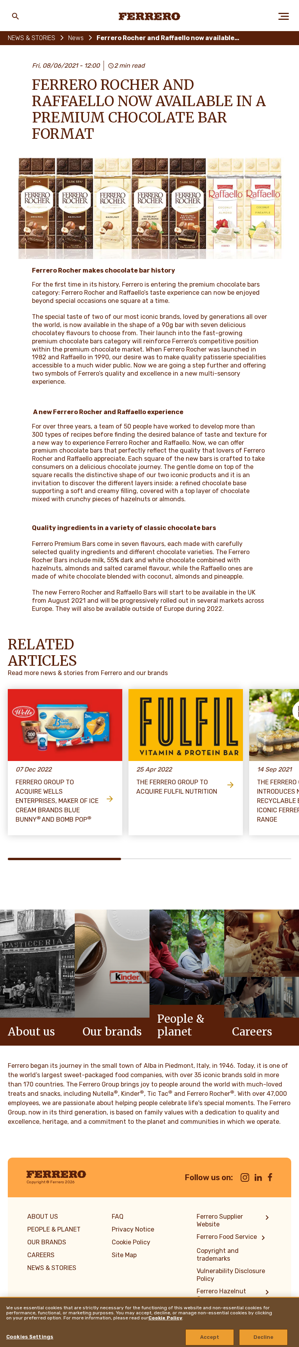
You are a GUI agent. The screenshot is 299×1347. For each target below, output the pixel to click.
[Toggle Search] (15, 16)
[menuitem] (234, 1220)
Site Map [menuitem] (124, 1255)
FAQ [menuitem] (117, 1216)
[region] (149, 1322)
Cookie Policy (165, 1318)
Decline (263, 1337)
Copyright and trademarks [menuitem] (218, 1254)
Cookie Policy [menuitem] (131, 1242)
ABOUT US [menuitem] (42, 1216)
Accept (210, 1337)
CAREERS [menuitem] (41, 1255)
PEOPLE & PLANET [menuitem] (54, 1229)
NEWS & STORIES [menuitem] (51, 1268)
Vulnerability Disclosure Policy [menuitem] (231, 1274)
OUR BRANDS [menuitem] (46, 1242)
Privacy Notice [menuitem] (133, 1229)
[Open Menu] (283, 16)
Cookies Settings (29, 1337)
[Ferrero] (150, 16)
